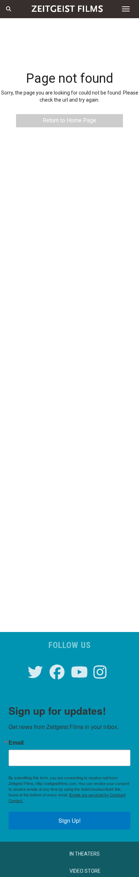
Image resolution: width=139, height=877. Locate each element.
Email (16, 742)
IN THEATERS (85, 854)
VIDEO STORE (85, 871)
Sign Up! (69, 820)
